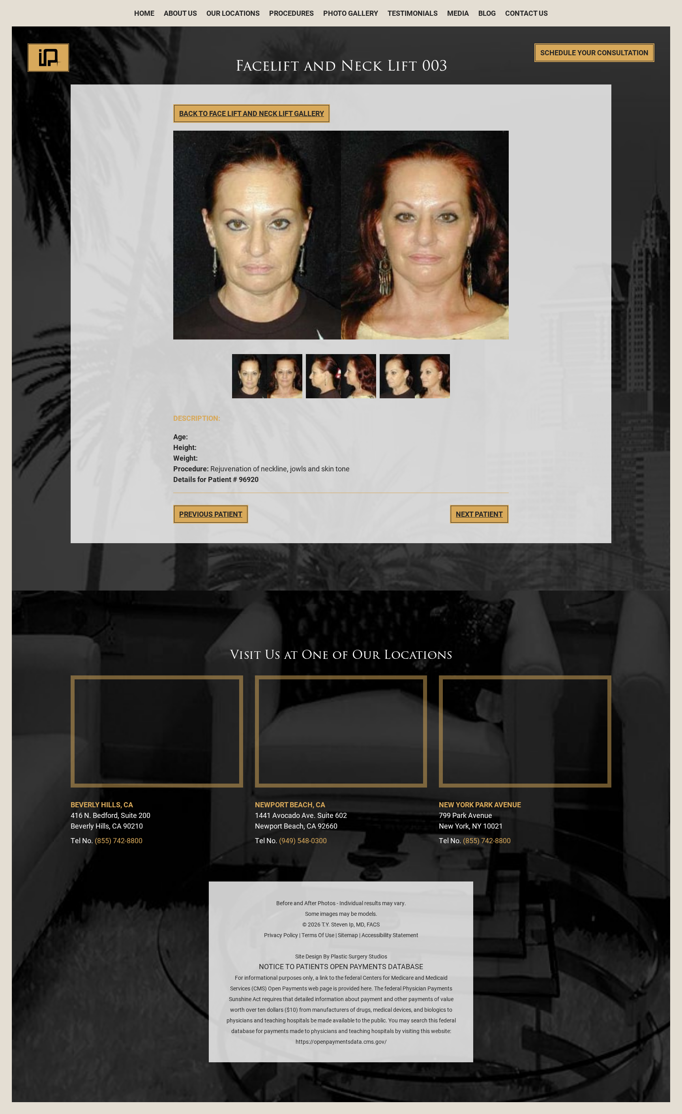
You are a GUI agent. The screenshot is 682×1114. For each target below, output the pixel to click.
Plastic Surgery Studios (359, 956)
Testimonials (413, 13)
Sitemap (348, 935)
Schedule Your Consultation (594, 52)
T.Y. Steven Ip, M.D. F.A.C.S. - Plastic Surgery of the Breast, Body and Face (48, 57)
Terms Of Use (318, 935)
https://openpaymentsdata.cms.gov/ (341, 1041)
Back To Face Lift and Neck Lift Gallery (251, 113)
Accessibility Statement (390, 935)
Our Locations (233, 13)
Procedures (291, 13)
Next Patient (479, 514)
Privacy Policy (281, 935)
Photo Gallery (350, 13)
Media (458, 13)
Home (144, 13)
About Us (180, 13)
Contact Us (526, 13)
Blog (487, 13)
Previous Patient (210, 514)
